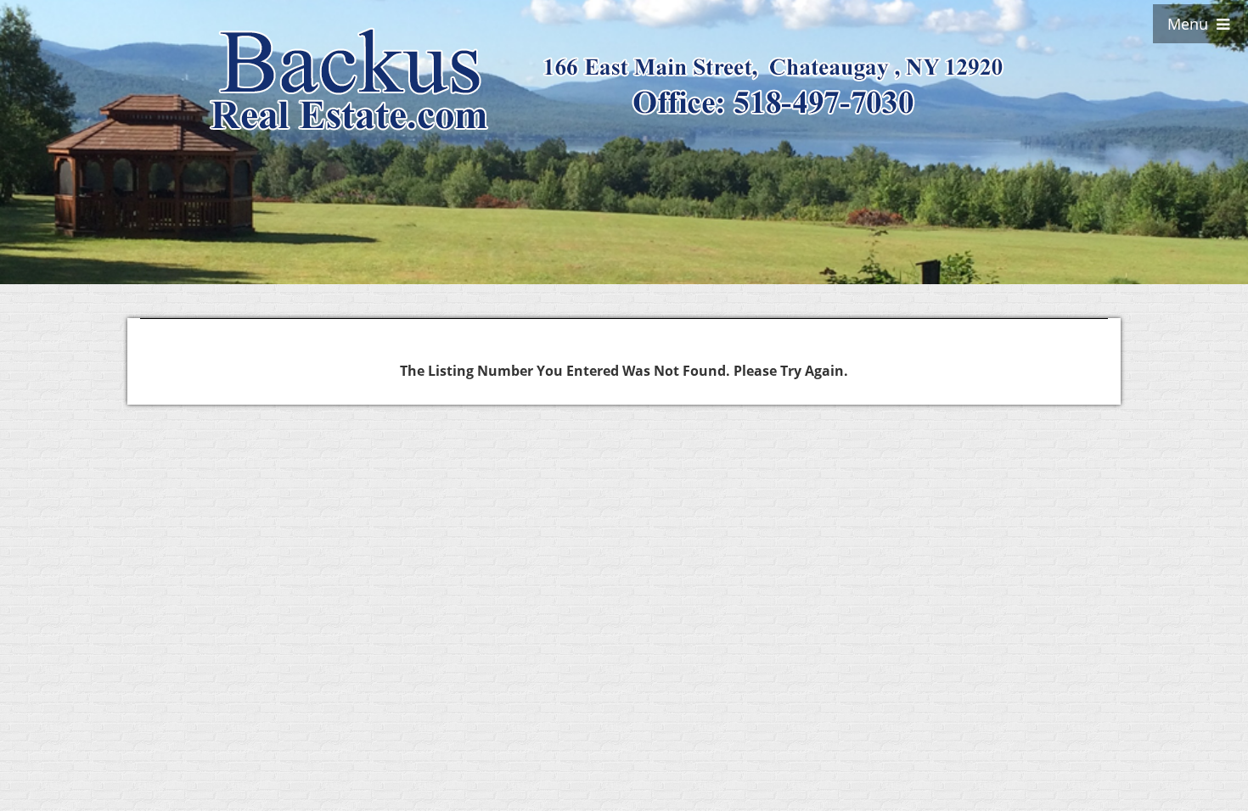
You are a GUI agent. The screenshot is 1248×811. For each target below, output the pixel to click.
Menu (1192, 24)
